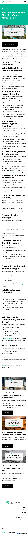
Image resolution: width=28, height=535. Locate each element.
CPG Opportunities (21, 517)
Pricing (24, 512)
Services (24, 514)
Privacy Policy (5, 532)
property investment (17, 284)
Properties (23, 519)
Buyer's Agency (8, 338)
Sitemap (7, 530)
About (24, 507)
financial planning (6, 284)
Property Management (15, 172)
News (3, 8)
